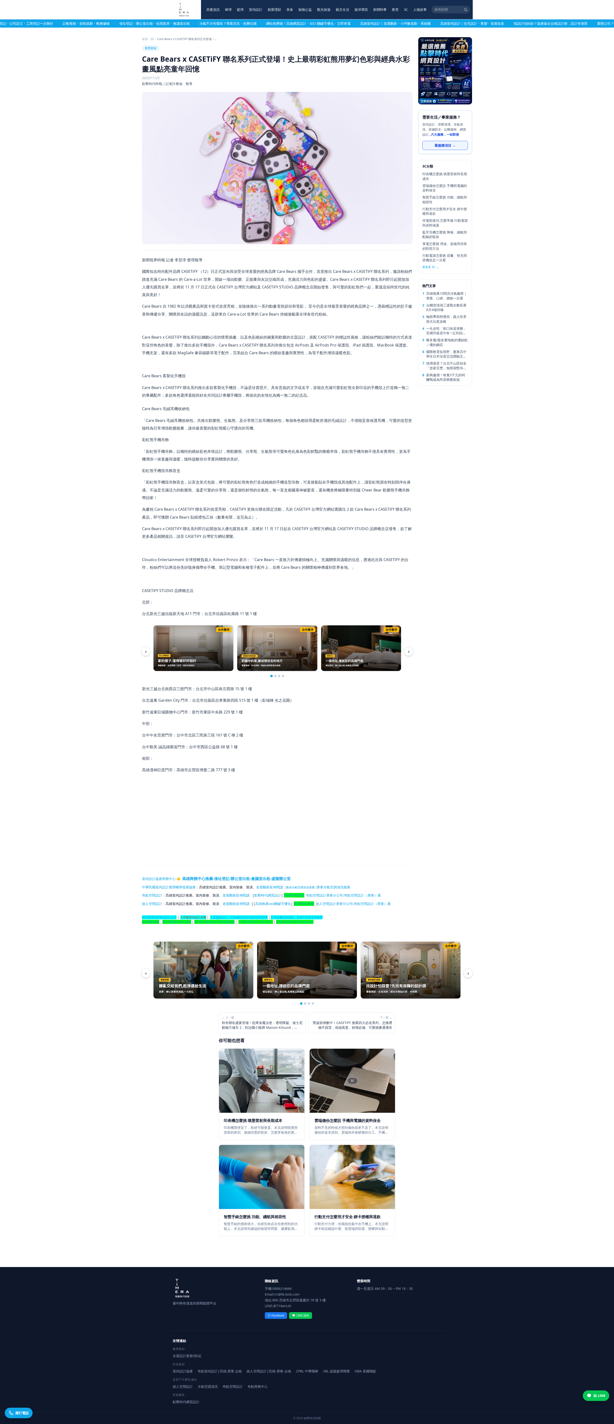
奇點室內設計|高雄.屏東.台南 (220, 1371)
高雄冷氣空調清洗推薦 (300, 887)
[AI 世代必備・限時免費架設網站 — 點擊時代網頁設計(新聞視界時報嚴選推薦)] (445, 70)
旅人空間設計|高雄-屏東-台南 (269, 1371)
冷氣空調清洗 (208, 1386)
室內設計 (255, 9)
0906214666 (282, 1288)
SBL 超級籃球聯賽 (336, 1371)
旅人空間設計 (152, 903)
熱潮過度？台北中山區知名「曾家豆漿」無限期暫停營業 (446, 365)
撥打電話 (22, 1413)
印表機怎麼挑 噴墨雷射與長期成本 (444, 176)
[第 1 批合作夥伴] (271, 676)
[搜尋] (465, 9)
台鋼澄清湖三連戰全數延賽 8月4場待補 (446, 307)
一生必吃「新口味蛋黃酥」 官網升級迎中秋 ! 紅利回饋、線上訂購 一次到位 (446, 330)
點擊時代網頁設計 (267, 895)
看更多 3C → (430, 267)
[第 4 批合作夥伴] (283, 676)
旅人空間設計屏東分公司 (334, 903)
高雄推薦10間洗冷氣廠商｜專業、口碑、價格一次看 (446, 295)
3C (406, 9)
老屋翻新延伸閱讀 (269, 887)
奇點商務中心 (258, 1386)
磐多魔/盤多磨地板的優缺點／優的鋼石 (447, 342)
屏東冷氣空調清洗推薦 (333, 887)
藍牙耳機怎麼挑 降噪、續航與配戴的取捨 (444, 234)
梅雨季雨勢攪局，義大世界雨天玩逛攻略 (446, 318)
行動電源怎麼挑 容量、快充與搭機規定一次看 (444, 257)
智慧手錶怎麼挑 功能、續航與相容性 (444, 199)
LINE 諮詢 (300, 1315)
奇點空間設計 (152, 895)
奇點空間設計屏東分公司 (324, 895)
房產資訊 (213, 9)
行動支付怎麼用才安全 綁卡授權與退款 (444, 211)
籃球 (240, 9)
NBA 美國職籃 (365, 1371)
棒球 (228, 9)
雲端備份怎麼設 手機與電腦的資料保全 (444, 187)
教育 (395, 9)
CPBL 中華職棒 (307, 1371)
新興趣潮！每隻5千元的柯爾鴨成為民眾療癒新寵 (445, 377)
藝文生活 (342, 9)
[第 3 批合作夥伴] (279, 676)
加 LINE (599, 1395)
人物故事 (420, 9)
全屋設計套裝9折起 (187, 1355)
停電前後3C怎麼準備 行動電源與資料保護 (445, 222)
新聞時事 (380, 9)
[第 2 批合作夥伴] (275, 676)
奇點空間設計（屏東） (361, 895)
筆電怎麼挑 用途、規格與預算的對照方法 (444, 246)
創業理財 (274, 9)
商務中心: (226, 878)
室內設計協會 (152, 878)
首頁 (145, 39)
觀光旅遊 (324, 9)
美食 (289, 9)
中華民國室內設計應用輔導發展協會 (169, 887)
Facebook (276, 1315)
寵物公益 (305, 9)
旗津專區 (361, 9)
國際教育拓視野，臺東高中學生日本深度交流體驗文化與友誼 (446, 354)
